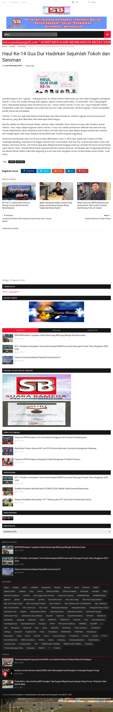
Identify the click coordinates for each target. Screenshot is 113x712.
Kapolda (49, 616)
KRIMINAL (83, 624)
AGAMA (12, 46)
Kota (86, 620)
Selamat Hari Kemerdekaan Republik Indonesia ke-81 (38, 357)
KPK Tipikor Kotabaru (67, 624)
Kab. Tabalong (100, 603)
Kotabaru (42, 624)
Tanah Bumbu (93, 640)
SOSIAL (41, 640)
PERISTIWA (79, 632)
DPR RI (39, 591)
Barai (77, 587)
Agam (6, 587)
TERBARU (20, 330)
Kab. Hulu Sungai (72, 599)
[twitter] (77, 2)
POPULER (56, 330)
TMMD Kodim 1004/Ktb (51, 644)
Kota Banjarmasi (10, 624)
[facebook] (73, 2)
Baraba (57, 587)
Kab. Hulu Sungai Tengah (35, 603)
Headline (95, 591)
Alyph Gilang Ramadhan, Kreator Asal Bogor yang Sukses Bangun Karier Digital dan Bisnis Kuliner (56, 205)
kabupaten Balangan (60, 607)
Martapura (15, 628)
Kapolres (60, 616)
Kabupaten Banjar (79, 607)
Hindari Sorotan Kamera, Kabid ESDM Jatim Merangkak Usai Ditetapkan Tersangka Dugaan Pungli (57, 670)
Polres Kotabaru (59, 636)
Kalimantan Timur (11, 616)
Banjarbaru (46, 587)
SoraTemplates (17, 694)
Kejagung (20, 620)
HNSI (105, 591)
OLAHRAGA (95, 628)
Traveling (88, 644)
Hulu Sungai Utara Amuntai (43, 595)
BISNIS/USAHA (9, 591)
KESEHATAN (64, 620)
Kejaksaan (32, 620)
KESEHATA (52, 620)
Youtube (57, 648)
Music (45, 628)
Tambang (61, 640)
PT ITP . (104, 636)
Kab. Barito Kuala (55, 599)
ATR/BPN (34, 587)
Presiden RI (74, 636)
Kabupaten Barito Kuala (99, 607)
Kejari (42, 620)
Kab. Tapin (43, 607)
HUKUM (26, 595)
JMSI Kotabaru (29, 599)
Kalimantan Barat (56, 611)
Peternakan (8, 636)
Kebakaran (101, 616)
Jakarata (7, 599)
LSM (5, 628)
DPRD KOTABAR (52, 591)
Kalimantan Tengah (93, 611)
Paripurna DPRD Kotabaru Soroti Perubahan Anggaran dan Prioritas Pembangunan (51, 437)
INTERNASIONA (83, 595)
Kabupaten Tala (10, 611)
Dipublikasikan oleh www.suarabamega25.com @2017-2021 (48, 694)
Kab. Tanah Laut (29, 607)
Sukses (50, 640)
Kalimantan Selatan (74, 611)
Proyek (95, 636)
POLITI (27, 636)
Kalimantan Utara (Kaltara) (32, 616)
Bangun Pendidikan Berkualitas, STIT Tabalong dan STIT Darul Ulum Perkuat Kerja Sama (53, 499)
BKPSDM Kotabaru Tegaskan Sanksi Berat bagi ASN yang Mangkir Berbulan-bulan (50, 335)
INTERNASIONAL (99, 595)
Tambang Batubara (76, 640)
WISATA (42, 648)
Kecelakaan (8, 620)
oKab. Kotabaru (81, 628)
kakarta (23, 611)
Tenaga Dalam (25, 644)
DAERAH (22, 591)
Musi (37, 628)
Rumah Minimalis (10, 640)
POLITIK (37, 636)
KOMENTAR (93, 330)
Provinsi (85, 636)
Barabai (67, 587)
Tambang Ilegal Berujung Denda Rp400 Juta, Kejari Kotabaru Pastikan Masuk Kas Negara (53, 659)
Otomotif (18, 632)
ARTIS (25, 587)
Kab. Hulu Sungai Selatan (92, 599)
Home (4, 2)
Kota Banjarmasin (28, 624)
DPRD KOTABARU (69, 591)
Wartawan (31, 648)
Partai (42, 632)
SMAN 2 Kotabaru (28, 640)
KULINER (94, 624)
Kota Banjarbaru (98, 620)
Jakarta (17, 599)
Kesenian (76, 620)
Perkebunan (91, 632)
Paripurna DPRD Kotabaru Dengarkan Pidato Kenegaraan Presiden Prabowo (47, 459)
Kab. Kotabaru (55, 603)
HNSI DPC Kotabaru (11, 595)
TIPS (36, 644)
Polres (46, 636)
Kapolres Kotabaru (75, 616)
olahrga (7, 632)
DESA (31, 591)
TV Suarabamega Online (13, 648)
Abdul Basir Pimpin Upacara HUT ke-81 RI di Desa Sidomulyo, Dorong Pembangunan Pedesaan (55, 448)
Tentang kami (14, 2)
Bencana (86, 587)
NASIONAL (22, 46)
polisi (19, 636)
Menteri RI (27, 628)
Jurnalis (41, 599)
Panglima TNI (31, 632)
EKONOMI (84, 591)
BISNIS (95, 587)
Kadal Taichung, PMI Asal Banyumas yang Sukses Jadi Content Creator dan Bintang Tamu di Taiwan (93, 205)
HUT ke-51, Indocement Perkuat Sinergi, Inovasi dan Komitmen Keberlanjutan (16, 205)
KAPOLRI (90, 616)
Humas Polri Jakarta (65, 595)
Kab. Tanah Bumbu (11, 607)
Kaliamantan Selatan (38, 611)
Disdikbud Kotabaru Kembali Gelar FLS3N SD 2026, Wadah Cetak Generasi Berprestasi (51, 488)
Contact (24, 2)
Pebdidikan (52, 632)
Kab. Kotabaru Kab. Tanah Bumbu (78, 603)
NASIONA (54, 628)
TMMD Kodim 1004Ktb (72, 644)
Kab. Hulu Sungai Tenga (13, 603)
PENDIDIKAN (66, 632)
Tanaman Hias (9, 644)
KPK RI (52, 624)
